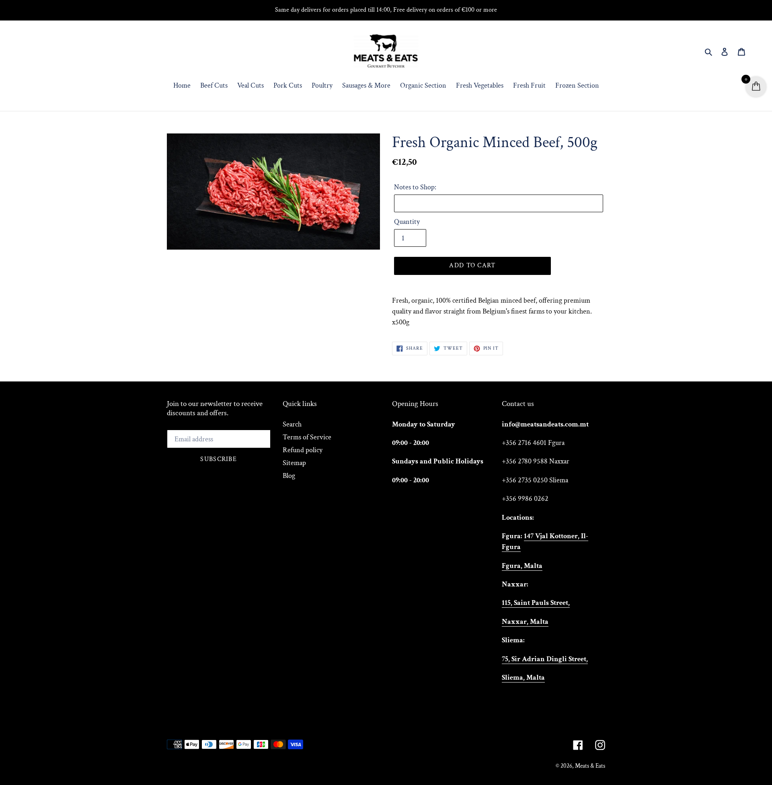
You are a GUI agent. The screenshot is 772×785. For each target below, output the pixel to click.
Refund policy (302, 450)
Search (292, 424)
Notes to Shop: (415, 187)
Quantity (407, 221)
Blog (289, 475)
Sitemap (294, 462)
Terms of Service (307, 437)
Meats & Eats (590, 766)
